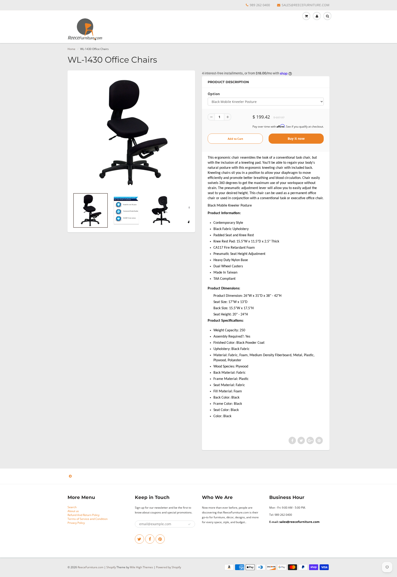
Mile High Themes (141, 567)
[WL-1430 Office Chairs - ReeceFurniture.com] (131, 132)
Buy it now (296, 138)
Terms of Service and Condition (88, 519)
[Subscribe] (189, 524)
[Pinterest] (160, 539)
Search (72, 507)
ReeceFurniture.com (90, 567)
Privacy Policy (76, 523)
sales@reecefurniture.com (299, 522)
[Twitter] (139, 539)
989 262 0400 (260, 5)
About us (73, 511)
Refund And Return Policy (83, 515)
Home (71, 49)
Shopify (111, 567)
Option (214, 93)
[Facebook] (149, 539)
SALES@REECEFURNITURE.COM (305, 5)
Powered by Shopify (168, 567)
